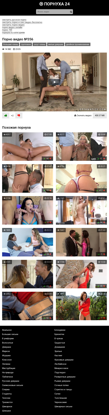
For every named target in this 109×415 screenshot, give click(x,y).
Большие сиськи (10, 334)
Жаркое (6, 351)
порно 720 (7, 30)
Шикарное (7, 406)
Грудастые (59, 342)
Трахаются (7, 402)
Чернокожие (60, 402)
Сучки (57, 393)
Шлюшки (6, 410)
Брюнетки (59, 334)
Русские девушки (10, 381)
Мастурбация (8, 368)
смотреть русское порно (14, 19)
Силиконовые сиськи (12, 385)
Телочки (6, 398)
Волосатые (7, 342)
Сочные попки (61, 385)
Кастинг (58, 355)
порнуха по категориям (13, 32)
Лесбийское (60, 364)
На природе (7, 372)
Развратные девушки (64, 376)
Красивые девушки (63, 359)
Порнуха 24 (56, 3)
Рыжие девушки (62, 381)
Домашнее (59, 347)
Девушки (6, 347)
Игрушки (6, 355)
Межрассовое (61, 368)
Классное (7, 359)
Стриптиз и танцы (63, 389)
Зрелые (58, 351)
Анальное (7, 330)
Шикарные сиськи (63, 406)
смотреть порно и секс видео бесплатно (22, 22)
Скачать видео (90, 115)
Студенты (7, 393)
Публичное (7, 376)
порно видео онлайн (12, 27)
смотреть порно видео (13, 25)
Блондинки (59, 330)
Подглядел (59, 372)
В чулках (58, 338)
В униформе (8, 338)
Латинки (6, 364)
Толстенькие (60, 398)
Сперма (6, 389)
